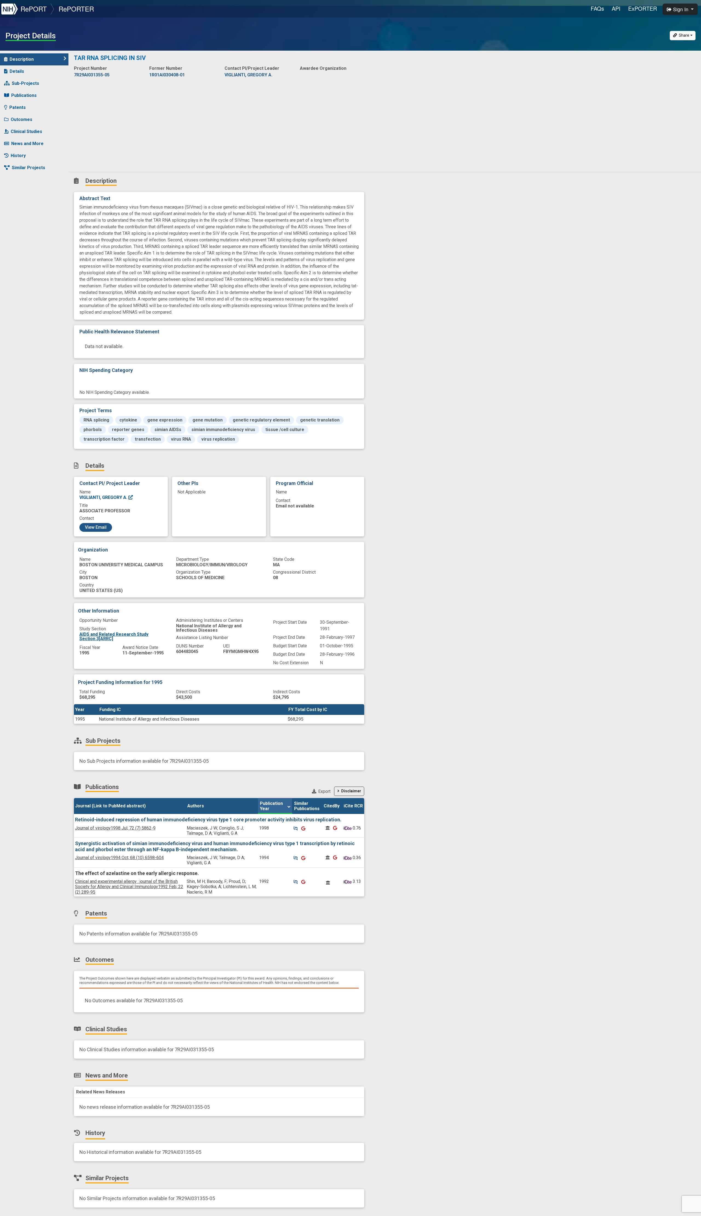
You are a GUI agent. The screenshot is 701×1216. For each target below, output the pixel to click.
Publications (24, 95)
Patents (17, 107)
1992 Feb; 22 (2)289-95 (129, 886)
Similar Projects (28, 167)
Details (17, 71)
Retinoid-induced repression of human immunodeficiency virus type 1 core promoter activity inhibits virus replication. (208, 819)
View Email (96, 527)
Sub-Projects (25, 83)
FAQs (597, 8)
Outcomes (21, 119)
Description (22, 59)
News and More (27, 143)
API (616, 8)
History (18, 155)
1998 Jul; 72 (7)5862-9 (115, 828)
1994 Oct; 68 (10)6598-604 (119, 857)
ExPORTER (642, 8)
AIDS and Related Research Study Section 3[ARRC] (113, 636)
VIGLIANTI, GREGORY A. (103, 497)
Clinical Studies (26, 131)
